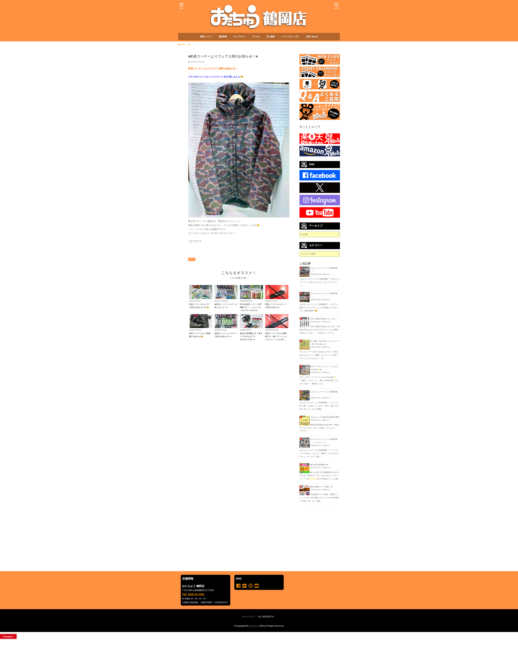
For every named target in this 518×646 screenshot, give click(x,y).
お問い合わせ (312, 36)
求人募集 (271, 36)
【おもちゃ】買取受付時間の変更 (324, 417)
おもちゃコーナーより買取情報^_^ (323, 269)
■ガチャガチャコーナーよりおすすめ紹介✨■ (324, 368)
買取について (206, 36)
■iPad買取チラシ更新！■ (321, 487)
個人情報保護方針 (266, 617)
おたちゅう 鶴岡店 (257, 626)
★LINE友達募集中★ (319, 464)
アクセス (256, 36)
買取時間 (223, 36)
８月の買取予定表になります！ (323, 319)
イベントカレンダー (290, 36)
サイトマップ (248, 617)
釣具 (192, 259)
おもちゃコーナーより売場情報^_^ (323, 295)
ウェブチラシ (239, 36)
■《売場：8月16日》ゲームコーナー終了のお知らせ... (325, 342)
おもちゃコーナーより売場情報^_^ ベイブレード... (323, 441)
